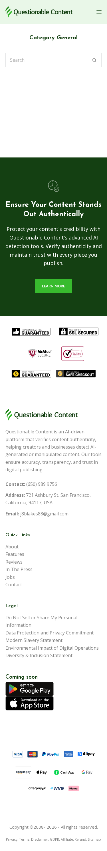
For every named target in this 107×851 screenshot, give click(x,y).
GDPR (54, 839)
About (12, 547)
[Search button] (94, 60)
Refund (80, 839)
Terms (24, 839)
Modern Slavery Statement (33, 640)
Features (14, 554)
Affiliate (67, 839)
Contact (13, 584)
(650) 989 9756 (41, 484)
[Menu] (99, 12)
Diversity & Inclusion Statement (38, 655)
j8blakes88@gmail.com (44, 514)
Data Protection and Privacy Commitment (49, 633)
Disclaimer (39, 839)
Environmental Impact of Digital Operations (52, 648)
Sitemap (94, 839)
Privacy (11, 839)
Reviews (14, 562)
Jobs (10, 577)
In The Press (19, 569)
